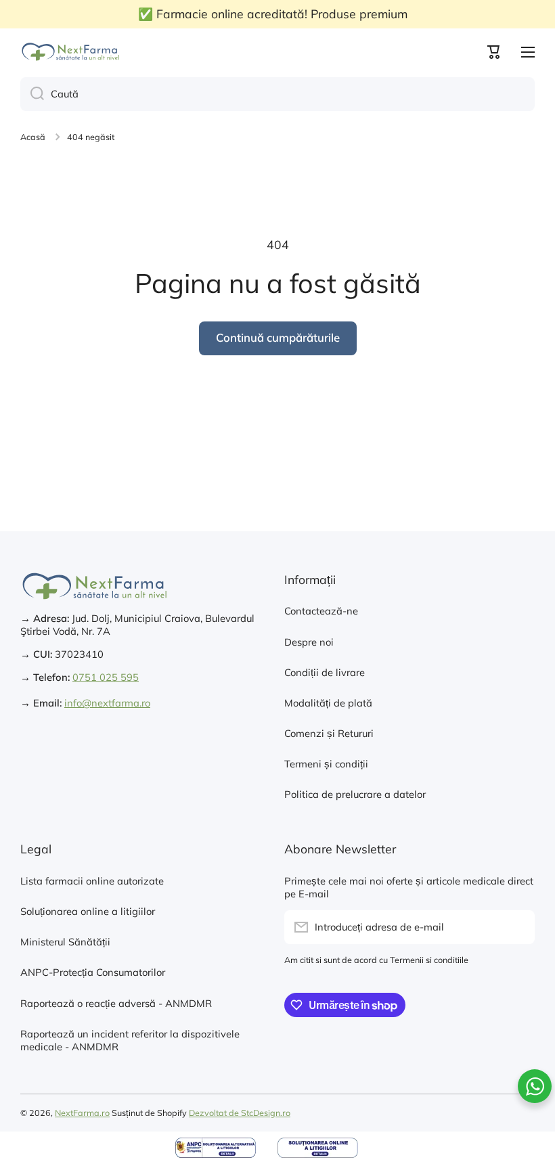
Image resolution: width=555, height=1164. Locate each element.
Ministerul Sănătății (65, 941)
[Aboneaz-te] (518, 927)
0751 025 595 (105, 677)
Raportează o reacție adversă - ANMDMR (116, 1003)
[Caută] (32, 94)
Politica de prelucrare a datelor (355, 794)
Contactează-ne (321, 610)
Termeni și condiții (326, 763)
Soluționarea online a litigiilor (87, 911)
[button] (494, 52)
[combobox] (277, 94)
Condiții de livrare (324, 672)
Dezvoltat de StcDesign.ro (239, 1112)
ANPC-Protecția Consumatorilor (92, 972)
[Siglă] (71, 52)
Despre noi (309, 641)
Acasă (32, 136)
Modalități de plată (328, 702)
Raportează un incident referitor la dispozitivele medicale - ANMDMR (130, 1040)
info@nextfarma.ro (107, 702)
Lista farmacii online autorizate (92, 880)
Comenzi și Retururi (329, 733)
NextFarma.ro (82, 1112)
